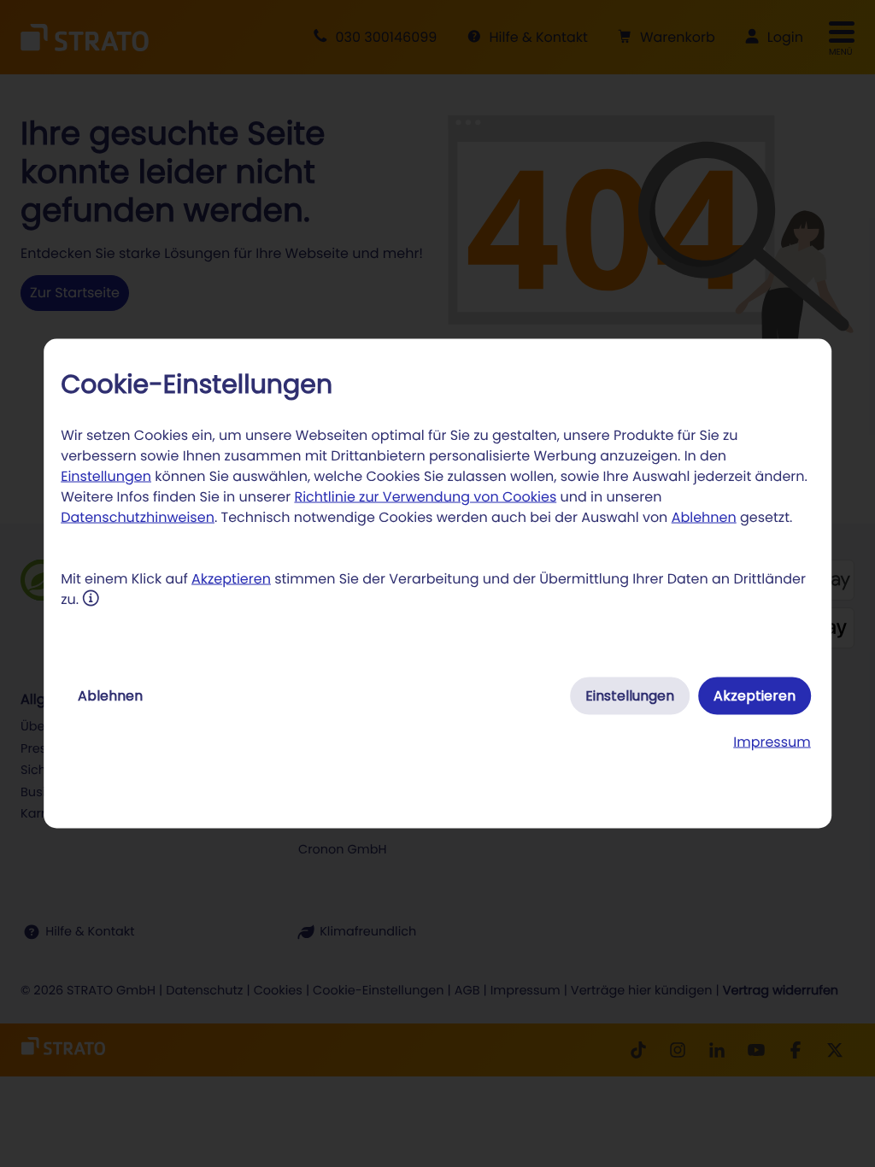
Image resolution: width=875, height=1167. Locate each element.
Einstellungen (106, 476)
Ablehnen (704, 517)
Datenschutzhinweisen (137, 517)
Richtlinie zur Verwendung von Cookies (425, 497)
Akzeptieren (231, 579)
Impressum (772, 742)
